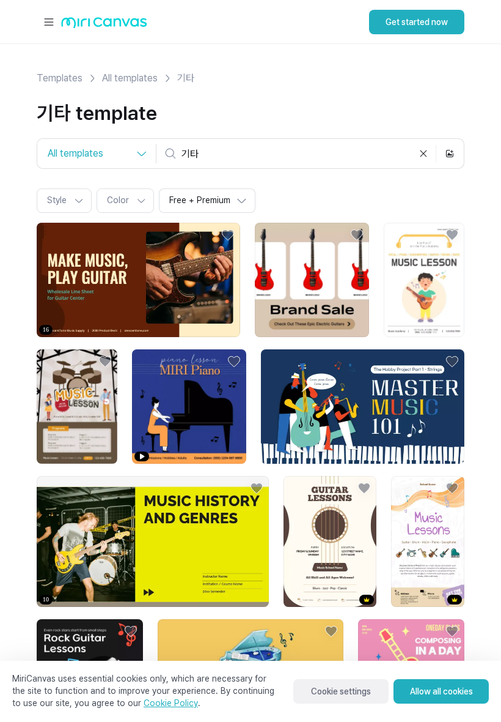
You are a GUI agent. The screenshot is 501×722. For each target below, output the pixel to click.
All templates (130, 78)
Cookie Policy (171, 703)
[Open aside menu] (49, 22)
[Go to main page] (104, 25)
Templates (59, 78)
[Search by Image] (449, 153)
